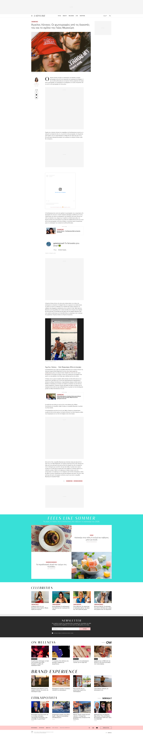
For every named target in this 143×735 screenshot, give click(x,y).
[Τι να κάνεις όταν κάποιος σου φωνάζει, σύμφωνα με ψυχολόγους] (61, 651)
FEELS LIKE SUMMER (71, 518)
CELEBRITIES (35, 21)
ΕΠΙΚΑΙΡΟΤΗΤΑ (44, 698)
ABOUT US (48, 727)
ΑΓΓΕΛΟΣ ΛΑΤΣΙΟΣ (78, 481)
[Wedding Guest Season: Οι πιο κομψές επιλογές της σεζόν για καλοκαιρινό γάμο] (40, 681)
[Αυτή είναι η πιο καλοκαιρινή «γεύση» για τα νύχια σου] (82, 651)
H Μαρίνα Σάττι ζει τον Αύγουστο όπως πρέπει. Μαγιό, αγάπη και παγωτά (39, 608)
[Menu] (31, 15)
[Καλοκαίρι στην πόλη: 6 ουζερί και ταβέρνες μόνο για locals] (51, 538)
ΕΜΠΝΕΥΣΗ (34, 658)
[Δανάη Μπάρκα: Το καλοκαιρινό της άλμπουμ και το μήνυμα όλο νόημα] (61, 597)
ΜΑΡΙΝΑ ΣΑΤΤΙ (35, 604)
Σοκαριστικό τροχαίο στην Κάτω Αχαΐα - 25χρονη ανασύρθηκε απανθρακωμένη (61, 716)
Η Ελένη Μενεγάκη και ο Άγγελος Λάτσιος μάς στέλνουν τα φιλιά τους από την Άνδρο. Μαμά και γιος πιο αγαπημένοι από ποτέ (69, 397)
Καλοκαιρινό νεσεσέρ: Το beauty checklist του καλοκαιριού (61, 689)
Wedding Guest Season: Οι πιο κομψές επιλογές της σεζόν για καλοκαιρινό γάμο (39, 690)
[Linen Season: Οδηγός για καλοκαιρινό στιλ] (103, 681)
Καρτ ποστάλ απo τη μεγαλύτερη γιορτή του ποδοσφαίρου (79, 690)
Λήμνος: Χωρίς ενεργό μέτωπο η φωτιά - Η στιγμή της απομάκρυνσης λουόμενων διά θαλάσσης (81, 717)
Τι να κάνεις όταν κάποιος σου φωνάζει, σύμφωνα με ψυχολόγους (60, 662)
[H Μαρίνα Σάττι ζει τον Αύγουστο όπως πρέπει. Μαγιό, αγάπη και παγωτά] (40, 597)
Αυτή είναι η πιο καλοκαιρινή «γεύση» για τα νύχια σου (81, 661)
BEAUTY (65, 15)
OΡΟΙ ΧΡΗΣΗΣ (55, 727)
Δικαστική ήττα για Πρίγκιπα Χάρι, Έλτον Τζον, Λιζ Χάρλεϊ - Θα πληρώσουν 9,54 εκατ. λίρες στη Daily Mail (102, 717)
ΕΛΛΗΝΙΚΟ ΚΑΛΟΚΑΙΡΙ (51, 562)
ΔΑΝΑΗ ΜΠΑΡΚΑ (56, 604)
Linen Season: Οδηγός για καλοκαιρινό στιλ (101, 689)
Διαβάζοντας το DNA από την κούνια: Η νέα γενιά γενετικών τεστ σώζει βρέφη (102, 662)
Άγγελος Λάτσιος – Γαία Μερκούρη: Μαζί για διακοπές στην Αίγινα (68, 231)
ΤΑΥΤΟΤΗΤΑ (41, 727)
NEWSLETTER (106, 727)
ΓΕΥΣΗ (91, 535)
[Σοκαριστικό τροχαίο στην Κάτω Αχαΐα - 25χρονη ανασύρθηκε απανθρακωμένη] (61, 707)
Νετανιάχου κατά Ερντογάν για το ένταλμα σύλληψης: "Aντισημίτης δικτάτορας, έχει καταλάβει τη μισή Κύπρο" (39, 717)
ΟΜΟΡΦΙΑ (76, 658)
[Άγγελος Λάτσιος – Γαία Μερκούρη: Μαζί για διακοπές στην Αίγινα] (51, 230)
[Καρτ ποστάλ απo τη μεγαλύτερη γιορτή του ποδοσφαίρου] (82, 681)
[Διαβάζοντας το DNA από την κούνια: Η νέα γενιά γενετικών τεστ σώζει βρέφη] (103, 651)
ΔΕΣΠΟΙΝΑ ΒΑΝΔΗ (99, 604)
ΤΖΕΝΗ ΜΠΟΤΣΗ (77, 604)
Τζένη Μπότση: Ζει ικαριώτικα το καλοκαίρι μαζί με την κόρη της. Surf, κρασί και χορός (81, 608)
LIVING (54, 658)
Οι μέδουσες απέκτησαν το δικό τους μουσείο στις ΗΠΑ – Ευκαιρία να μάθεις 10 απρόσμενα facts (40, 663)
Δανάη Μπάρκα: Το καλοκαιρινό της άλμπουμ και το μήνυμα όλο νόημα (60, 608)
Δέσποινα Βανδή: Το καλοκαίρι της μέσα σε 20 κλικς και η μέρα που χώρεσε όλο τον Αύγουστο (102, 608)
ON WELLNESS (43, 642)
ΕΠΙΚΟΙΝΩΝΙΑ (34, 727)
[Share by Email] (36, 97)
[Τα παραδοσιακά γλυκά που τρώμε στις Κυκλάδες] (92, 565)
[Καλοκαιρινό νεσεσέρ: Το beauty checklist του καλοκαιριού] (61, 681)
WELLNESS (71, 15)
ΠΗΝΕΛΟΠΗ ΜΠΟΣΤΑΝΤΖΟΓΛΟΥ (91, 541)
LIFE (77, 15)
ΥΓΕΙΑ (96, 658)
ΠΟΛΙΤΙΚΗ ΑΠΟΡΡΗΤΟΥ (65, 727)
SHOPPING (82, 15)
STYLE (59, 15)
